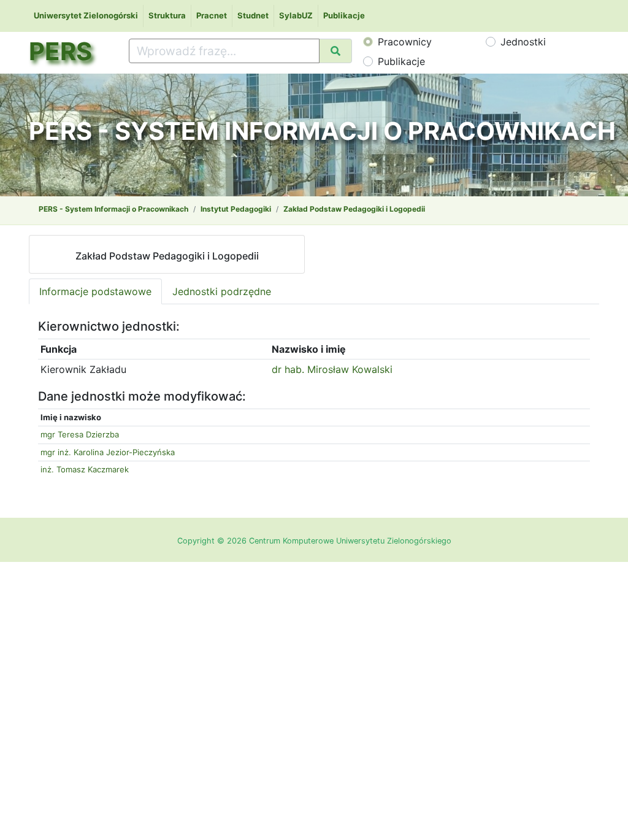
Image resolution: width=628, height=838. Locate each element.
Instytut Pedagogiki (236, 208)
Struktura (167, 15)
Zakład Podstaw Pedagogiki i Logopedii (354, 208)
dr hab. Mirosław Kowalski (332, 369)
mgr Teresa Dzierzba (79, 434)
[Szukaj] (335, 51)
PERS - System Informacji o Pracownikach (113, 208)
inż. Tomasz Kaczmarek (84, 469)
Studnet (253, 15)
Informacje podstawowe (95, 291)
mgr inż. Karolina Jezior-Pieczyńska (107, 452)
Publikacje (344, 15)
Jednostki (523, 42)
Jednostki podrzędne (221, 291)
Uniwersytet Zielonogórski (86, 15)
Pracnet (211, 15)
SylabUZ (296, 15)
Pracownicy (405, 42)
